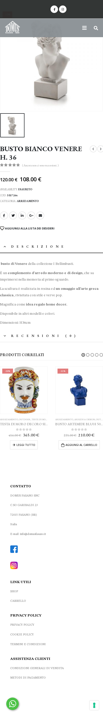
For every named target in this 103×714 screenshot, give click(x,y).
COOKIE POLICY (22, 634)
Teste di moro (40, 419)
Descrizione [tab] (38, 246)
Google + (31, 215)
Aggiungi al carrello (81, 445)
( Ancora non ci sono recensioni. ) (40, 165)
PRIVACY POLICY (22, 624)
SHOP (14, 591)
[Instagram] (62, 9)
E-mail (40, 215)
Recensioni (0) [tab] (44, 336)
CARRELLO (18, 601)
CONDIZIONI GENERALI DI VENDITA (37, 668)
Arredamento (28, 201)
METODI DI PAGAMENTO (28, 677)
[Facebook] (54, 9)
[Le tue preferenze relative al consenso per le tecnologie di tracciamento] (94, 705)
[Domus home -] (12, 27)
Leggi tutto (25, 445)
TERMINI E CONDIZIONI (28, 644)
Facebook (4, 215)
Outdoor (24, 419)
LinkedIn (22, 215)
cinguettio (13, 215)
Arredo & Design (84, 419)
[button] (83, 355)
